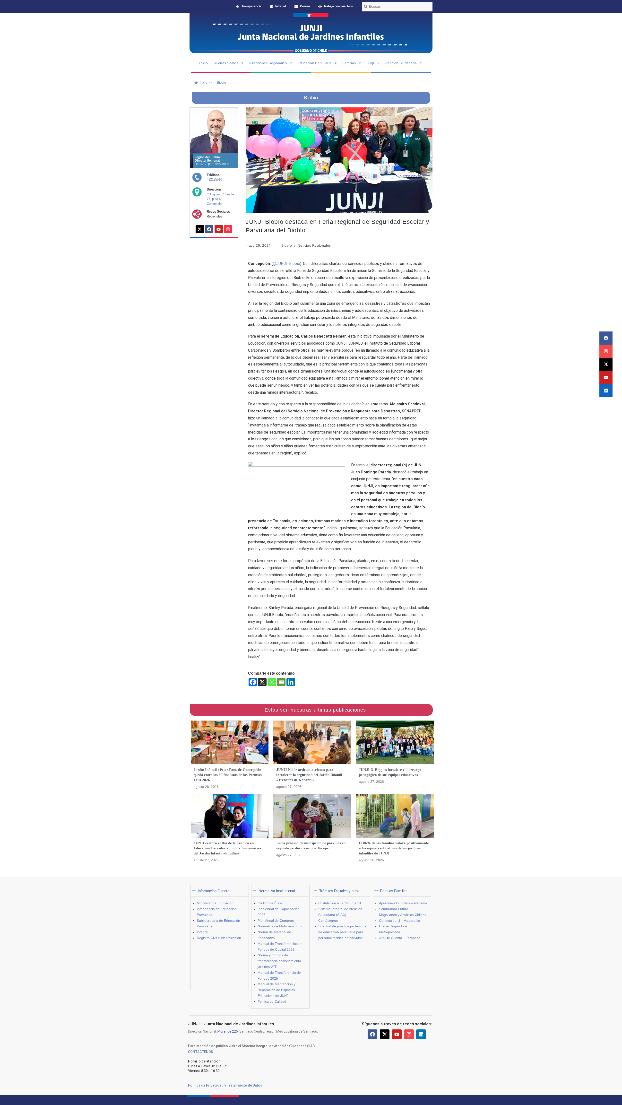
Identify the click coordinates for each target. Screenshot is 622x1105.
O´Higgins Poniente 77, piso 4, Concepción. (220, 199)
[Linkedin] (606, 390)
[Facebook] (606, 338)
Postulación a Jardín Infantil (339, 903)
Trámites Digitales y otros (339, 891)
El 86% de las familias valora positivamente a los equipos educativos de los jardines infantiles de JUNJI (394, 848)
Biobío (286, 245)
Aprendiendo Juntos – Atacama (403, 903)
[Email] (281, 682)
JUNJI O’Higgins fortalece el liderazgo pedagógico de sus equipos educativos (390, 772)
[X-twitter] (606, 364)
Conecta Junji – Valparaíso (399, 920)
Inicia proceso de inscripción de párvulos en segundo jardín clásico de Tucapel (311, 845)
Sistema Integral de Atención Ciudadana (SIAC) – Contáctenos (340, 914)
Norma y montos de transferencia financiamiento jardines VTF (279, 961)
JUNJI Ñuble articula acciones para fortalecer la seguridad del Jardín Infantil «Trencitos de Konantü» (309, 775)
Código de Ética (270, 903)
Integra (202, 932)
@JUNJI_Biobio (286, 263)
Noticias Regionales (314, 245)
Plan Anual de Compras (276, 920)
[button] (220, 890)
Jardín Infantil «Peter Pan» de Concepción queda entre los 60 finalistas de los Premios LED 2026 (228, 775)
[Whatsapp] (272, 682)
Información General (214, 891)
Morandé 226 (227, 1031)
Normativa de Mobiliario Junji (280, 926)
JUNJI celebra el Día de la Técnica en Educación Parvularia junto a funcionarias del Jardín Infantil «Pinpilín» (227, 848)
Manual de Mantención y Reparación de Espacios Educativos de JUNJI (276, 990)
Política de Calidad (272, 1001)
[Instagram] (606, 351)
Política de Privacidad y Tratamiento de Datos (225, 1085)
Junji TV (373, 63)
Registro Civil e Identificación (219, 938)
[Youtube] (606, 377)
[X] (262, 682)
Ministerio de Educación (215, 903)
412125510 (214, 179)
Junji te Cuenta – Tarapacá (399, 938)
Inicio (203, 63)
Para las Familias (393, 891)
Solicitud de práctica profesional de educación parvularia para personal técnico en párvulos (342, 932)
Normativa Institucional (277, 891)
